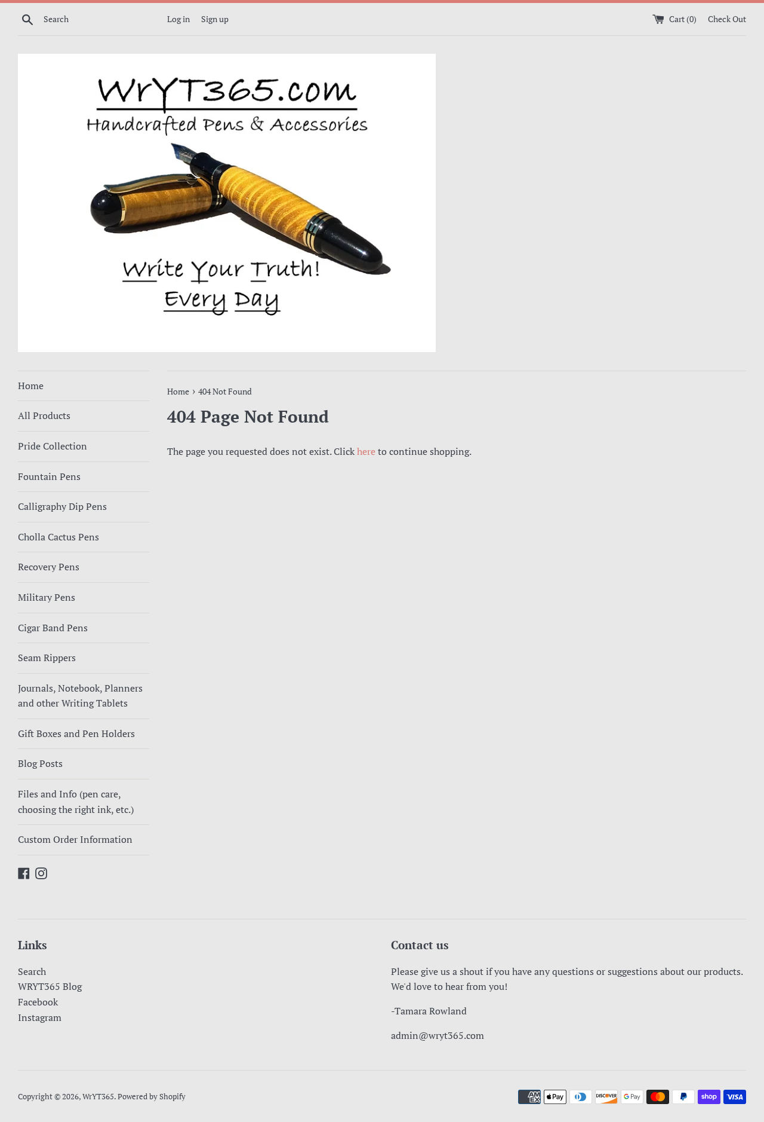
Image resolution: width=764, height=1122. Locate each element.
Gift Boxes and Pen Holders (76, 733)
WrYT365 (98, 1097)
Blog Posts (40, 763)
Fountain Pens (49, 476)
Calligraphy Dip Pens (62, 506)
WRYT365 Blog (50, 986)
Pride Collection (52, 446)
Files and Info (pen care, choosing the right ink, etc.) (76, 801)
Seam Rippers (47, 657)
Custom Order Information (75, 839)
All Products (44, 415)
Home (31, 385)
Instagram (39, 1017)
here (366, 451)
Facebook (38, 1001)
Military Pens (46, 597)
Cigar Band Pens (53, 627)
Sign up (215, 19)
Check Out (727, 19)
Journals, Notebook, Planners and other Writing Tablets (80, 695)
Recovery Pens (48, 566)
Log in (178, 19)
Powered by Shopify (152, 1097)
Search (32, 971)
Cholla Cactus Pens (58, 536)
